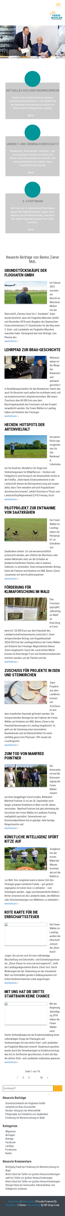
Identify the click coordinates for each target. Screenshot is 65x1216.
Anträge (9, 1138)
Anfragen (10, 1135)
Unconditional (33, 1205)
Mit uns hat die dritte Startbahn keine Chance (27, 993)
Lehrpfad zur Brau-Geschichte (32, 350)
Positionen (11, 1149)
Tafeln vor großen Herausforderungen (40, 1174)
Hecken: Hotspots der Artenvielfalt (25, 426)
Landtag (9, 1146)
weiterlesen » (11, 341)
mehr (31, 115)
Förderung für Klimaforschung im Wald (27, 589)
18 (41, 1077)
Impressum (14, 1201)
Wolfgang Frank (13, 1166)
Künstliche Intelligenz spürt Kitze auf (31, 839)
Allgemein (10, 1131)
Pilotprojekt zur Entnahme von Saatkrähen (30, 510)
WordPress (11, 1205)
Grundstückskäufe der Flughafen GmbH (26, 272)
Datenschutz (28, 1201)
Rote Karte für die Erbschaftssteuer (22, 914)
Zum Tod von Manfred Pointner (24, 755)
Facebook (10, 1142)
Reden (8, 1153)
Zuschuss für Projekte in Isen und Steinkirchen (32, 672)
